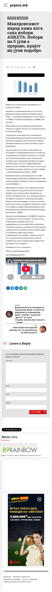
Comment (9, 360)
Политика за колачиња (12, 579)
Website (7, 403)
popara (7, 67)
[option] (26, 87)
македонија (22, 18)
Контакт (25, 579)
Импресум (7, 577)
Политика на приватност (22, 577)
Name (7, 386)
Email (7, 394)
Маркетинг (34, 579)
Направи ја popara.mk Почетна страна (17, 582)
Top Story (12, 18)
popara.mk (19, 5)
